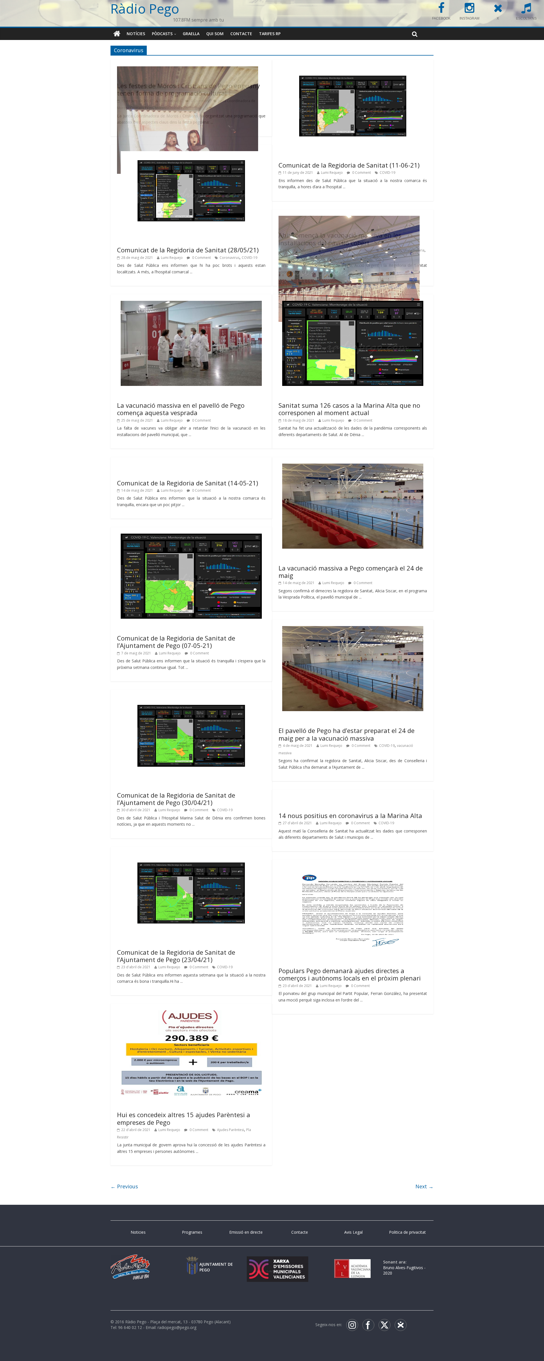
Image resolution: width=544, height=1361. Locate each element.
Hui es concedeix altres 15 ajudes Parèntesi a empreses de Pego (183, 1118)
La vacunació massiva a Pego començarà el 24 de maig (351, 572)
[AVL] (352, 1262)
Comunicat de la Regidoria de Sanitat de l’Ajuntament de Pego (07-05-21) (176, 642)
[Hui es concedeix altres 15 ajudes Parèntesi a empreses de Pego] (191, 1014)
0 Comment (361, 172)
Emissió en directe (246, 1232)
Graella (191, 33)
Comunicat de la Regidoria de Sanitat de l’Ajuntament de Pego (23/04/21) (176, 956)
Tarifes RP (269, 33)
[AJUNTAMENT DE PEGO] (192, 1262)
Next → (424, 1186)
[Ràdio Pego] (116, 34)
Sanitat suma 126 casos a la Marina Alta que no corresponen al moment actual (349, 409)
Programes (192, 1232)
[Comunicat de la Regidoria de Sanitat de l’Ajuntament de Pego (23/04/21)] (191, 856)
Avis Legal (353, 1232)
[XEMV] (277, 1262)
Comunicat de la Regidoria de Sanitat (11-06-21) (349, 165)
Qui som (215, 33)
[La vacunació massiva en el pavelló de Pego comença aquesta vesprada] (191, 304)
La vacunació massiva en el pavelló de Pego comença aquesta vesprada (181, 409)
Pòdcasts (162, 33)
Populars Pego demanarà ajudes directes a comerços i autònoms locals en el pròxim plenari (350, 974)
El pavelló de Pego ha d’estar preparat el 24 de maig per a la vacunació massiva (347, 734)
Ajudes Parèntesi (230, 1129)
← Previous (124, 1186)
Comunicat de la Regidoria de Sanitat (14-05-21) (187, 483)
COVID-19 (387, 172)
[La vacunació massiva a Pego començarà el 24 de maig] (352, 467)
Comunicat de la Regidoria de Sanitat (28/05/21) (188, 250)
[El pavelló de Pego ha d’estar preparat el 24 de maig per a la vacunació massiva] (352, 629)
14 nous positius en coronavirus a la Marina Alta (350, 815)
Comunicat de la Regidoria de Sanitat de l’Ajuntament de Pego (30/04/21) (176, 799)
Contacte (241, 33)
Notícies (136, 33)
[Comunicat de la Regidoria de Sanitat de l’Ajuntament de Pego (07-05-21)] (191, 537)
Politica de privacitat (407, 1232)
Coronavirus (229, 257)
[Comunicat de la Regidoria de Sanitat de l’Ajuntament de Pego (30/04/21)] (191, 700)
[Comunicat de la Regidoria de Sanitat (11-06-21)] (352, 70)
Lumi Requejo (332, 172)
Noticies (138, 1232)
